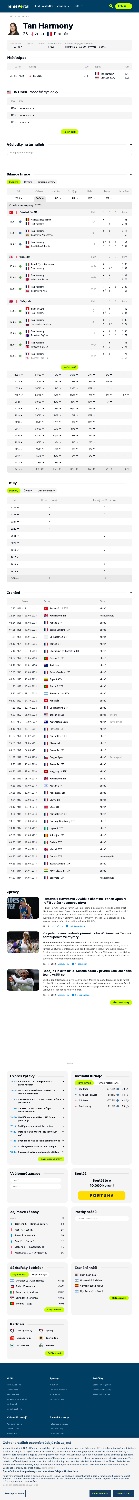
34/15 (55, 435)
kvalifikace (25, 108)
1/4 (90, 395)
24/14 (38, 198)
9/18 (56, 428)
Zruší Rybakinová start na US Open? (38, 1146)
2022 (17, 395)
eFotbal (49, 1345)
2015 (17, 442)
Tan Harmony (23, 16)
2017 (17, 428)
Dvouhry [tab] (13, 490)
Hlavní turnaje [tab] (84, 1082)
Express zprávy (57, 1399)
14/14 (72, 395)
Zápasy (62, 6)
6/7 (90, 449)
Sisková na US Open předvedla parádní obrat (35, 1083)
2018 (17, 422)
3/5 (56, 408)
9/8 (73, 449)
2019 (17, 415)
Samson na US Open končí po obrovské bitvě (34, 1110)
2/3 (56, 374)
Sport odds (51, 1338)
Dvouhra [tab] (13, 182)
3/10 (56, 395)
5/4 (90, 435)
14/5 (73, 428)
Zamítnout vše (100, 1493)
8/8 (73, 435)
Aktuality (57, 926)
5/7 (56, 381)
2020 (17, 408)
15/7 (73, 401)
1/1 (108, 388)
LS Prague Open (57, 1433)
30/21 (38, 408)
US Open (37, 75)
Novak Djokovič (14, 1385)
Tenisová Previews (58, 1389)
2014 (17, 449)
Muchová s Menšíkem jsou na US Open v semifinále (36, 1092)
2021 (17, 401)
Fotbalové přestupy (59, 1424)
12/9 (56, 455)
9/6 (90, 408)
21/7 (90, 374)
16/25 (38, 442)
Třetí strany (48, 1467)
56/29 (38, 374)
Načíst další (70, 131)
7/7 (90, 428)
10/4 (90, 401)
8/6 (90, 381)
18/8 (90, 422)
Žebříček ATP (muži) (102, 1385)
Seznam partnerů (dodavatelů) (20, 1484)
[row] (69, 76)
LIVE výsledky (44, 6)
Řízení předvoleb (14, 1493)
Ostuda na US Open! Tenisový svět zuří (37, 1133)
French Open (13, 1428)
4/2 (73, 198)
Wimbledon (24, 256)
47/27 (38, 435)
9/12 (56, 415)
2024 (17, 381)
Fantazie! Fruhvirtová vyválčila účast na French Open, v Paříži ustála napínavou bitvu (84, 900)
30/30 (38, 428)
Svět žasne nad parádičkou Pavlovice (39, 1140)
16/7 (90, 415)
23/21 (38, 449)
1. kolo (23, 122)
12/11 (56, 422)
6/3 (107, 395)
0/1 (124, 395)
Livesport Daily (56, 1428)
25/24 (38, 381)
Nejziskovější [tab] (19, 1274)
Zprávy (49, 1330)
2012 (17, 462)
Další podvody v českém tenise (35, 1126)
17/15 (38, 455)
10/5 (90, 198)
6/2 (107, 198)
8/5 (39, 462)
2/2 (90, 455)
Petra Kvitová (13, 1394)
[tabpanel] (69, 330)
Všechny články (121, 1002)
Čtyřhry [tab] (28, 490)
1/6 (90, 442)
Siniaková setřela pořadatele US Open (39, 1152)
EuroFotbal (23, 1345)
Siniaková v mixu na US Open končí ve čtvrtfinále (39, 1101)
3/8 (73, 381)
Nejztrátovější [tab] (39, 1274)
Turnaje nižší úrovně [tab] (108, 1082)
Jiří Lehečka (12, 1389)
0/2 (73, 422)
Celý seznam (119, 1298)
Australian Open (14, 1424)
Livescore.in (24, 1338)
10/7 (90, 388)
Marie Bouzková (14, 1409)
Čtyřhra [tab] (28, 182)
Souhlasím (123, 1493)
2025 (17, 374)
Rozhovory (55, 1394)
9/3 (107, 381)
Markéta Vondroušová (17, 1399)
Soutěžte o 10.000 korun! (102, 1183)
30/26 (38, 415)
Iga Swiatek (12, 1404)
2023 (17, 388)
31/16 (72, 374)
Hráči (11, 16)
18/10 (72, 408)
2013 (17, 455)
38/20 (38, 401)
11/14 (56, 442)
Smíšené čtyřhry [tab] (46, 182)
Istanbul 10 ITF (28, 212)
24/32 (38, 395)
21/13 (72, 388)
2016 (17, 435)
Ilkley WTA (25, 301)
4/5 (56, 198)
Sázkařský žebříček (101, 1394)
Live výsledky (24, 1330)
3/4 (73, 455)
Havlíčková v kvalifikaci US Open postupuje (36, 1119)
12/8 (56, 401)
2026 (17, 198)
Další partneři (55, 1353)
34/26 (38, 388)
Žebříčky (98, 1378)
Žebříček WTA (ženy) (102, 1389)
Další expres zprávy (51, 1159)
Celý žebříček (54, 1309)
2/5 (56, 388)
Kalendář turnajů (17, 1417)
